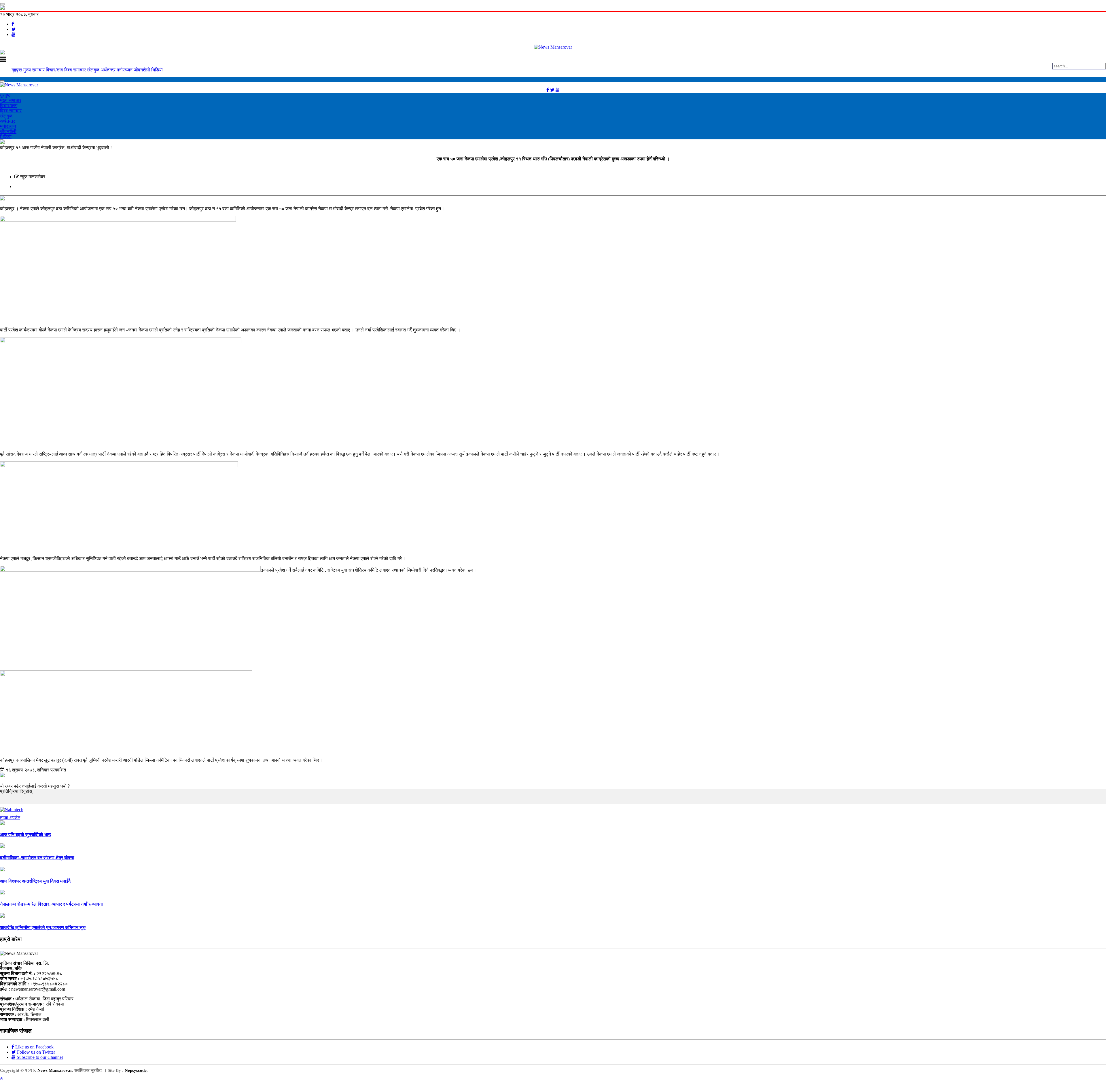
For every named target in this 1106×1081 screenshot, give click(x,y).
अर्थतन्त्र (108, 69)
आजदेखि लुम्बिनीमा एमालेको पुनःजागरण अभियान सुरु (43, 927)
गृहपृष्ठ (17, 69)
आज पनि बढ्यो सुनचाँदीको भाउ (25, 834)
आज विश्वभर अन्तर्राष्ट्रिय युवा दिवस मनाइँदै (35, 881)
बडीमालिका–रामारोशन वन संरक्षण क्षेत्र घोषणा (37, 857)
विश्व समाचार (75, 69)
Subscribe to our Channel (39, 1057)
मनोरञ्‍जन (124, 69)
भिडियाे (157, 69)
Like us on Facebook (34, 1046)
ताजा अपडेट (10, 817)
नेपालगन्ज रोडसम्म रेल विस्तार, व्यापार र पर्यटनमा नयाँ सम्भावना (51, 904)
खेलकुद (93, 69)
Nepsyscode (136, 1070)
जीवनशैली (142, 69)
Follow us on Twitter (35, 1052)
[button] (1, 1078)
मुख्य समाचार (34, 69)
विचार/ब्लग (54, 69)
